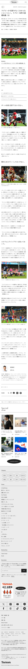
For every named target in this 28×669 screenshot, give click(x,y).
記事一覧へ (12, 370)
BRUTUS (6, 632)
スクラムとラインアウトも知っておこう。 (9, 99)
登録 (24, 570)
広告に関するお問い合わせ (7, 625)
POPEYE (23, 633)
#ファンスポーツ (4, 387)
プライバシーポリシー (5, 637)
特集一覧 (3, 620)
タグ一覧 (3, 617)
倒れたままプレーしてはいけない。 (7, 96)
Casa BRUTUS (11, 632)
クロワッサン (17, 632)
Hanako (2, 633)
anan (2, 632)
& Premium (7, 633)
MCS (2, 635)
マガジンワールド (15, 635)
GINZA (22, 632)
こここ (5, 635)
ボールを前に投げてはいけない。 (7, 93)
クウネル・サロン (18, 633)
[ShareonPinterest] (21, 393)
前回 (2, 71)
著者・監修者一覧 (5, 615)
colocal (12, 633)
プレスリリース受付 (5, 627)
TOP (2, 402)
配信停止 (12, 576)
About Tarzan (4, 622)
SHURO (9, 635)
